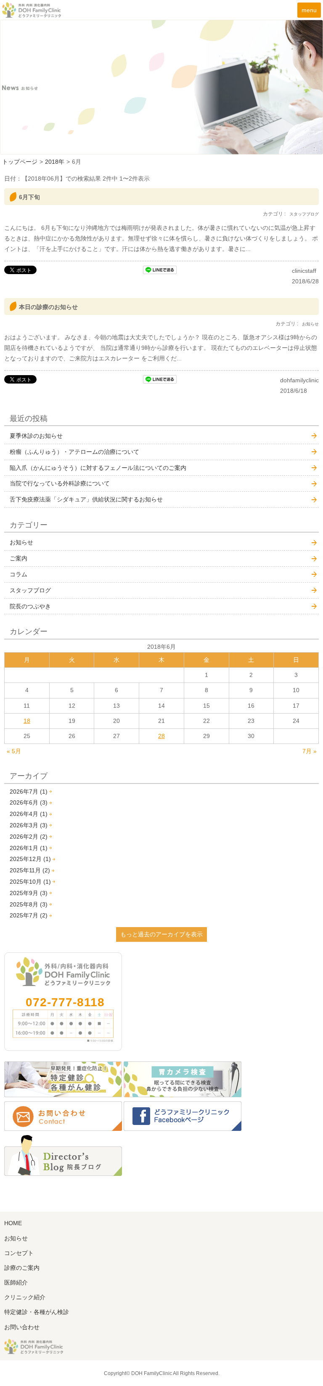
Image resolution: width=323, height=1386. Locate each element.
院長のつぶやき (30, 606)
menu (309, 10)
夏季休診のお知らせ (36, 435)
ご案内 (18, 558)
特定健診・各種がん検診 (36, 1312)
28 (161, 736)
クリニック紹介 (24, 1297)
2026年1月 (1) (29, 848)
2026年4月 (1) (29, 813)
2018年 (54, 161)
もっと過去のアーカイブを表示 (161, 934)
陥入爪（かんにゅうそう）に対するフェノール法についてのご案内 (98, 467)
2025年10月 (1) (30, 881)
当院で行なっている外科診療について (60, 483)
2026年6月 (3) (29, 802)
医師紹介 (16, 1282)
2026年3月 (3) (29, 825)
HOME (13, 1223)
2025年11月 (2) (30, 870)
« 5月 (14, 751)
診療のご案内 (22, 1267)
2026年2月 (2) (29, 836)
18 (27, 720)
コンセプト (19, 1253)
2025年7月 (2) (29, 915)
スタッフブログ (30, 590)
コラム (18, 574)
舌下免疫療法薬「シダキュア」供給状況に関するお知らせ (86, 499)
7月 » (309, 751)
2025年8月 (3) (29, 904)
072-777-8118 (65, 1002)
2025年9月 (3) (29, 893)
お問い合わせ (22, 1327)
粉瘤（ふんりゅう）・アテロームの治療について (74, 451)
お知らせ (21, 542)
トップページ (19, 161)
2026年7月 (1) (29, 791)
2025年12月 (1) (30, 859)
